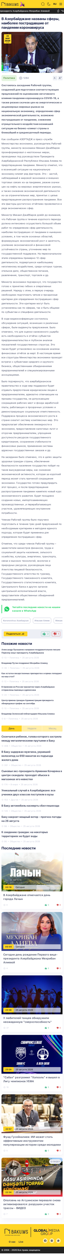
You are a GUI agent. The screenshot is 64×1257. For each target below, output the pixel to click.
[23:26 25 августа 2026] (32, 1054)
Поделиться (13, 633)
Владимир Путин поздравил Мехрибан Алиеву (24, 663)
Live (21, 1241)
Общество (16, 746)
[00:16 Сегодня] (32, 871)
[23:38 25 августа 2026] (32, 994)
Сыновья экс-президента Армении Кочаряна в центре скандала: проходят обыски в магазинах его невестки (31, 775)
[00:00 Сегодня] (32, 931)
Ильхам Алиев (42, 620)
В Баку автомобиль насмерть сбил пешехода (30, 805)
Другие (14, 800)
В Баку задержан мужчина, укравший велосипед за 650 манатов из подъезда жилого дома (27, 755)
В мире (14, 784)
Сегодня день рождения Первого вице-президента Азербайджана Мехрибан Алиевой (30, 958)
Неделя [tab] (32, 728)
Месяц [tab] (52, 728)
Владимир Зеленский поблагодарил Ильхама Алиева (28, 714)
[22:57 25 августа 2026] (32, 1113)
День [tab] (12, 728)
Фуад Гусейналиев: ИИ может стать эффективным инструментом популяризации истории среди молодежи (32, 1140)
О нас (12, 1241)
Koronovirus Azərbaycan (16, 620)
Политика (9, 78)
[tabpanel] (32, 789)
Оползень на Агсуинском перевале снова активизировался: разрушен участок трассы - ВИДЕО (32, 1204)
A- (55, 78)
